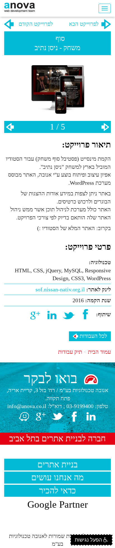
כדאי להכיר (57, 490)
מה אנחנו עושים (57, 477)
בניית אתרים (57, 464)
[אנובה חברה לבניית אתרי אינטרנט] (19, 7)
